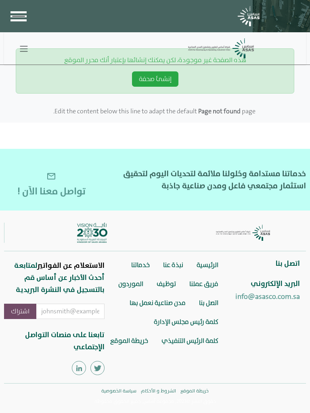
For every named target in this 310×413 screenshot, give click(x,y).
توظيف (166, 284)
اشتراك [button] (20, 311)
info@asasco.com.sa (267, 296)
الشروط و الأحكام (158, 391)
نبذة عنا (173, 265)
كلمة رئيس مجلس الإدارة (186, 321)
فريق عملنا (203, 284)
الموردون (130, 284)
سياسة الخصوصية (118, 391)
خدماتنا (140, 265)
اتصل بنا (208, 302)
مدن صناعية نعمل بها (158, 302)
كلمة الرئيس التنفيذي (189, 340)
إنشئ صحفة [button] (155, 79)
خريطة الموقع (129, 340)
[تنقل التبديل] (24, 48)
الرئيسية (207, 265)
